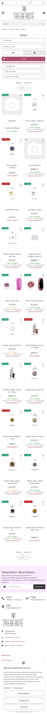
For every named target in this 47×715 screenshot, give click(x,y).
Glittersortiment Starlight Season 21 (35, 255)
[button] (16, 3)
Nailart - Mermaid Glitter (12, 345)
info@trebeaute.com (17, 641)
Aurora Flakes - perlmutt (35, 121)
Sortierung (7, 40)
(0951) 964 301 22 (14, 637)
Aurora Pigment (35, 165)
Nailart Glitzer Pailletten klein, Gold (35, 528)
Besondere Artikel (11, 77)
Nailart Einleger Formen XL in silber (12, 391)
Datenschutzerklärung (10, 578)
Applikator (12, 121)
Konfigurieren (24, 701)
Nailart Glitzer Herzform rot (12, 528)
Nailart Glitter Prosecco (34, 436)
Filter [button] (23, 59)
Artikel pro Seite (9, 47)
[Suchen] (43, 24)
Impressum (7, 688)
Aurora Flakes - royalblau (12, 166)
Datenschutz (18, 688)
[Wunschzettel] (43, 3)
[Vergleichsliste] (30, 3)
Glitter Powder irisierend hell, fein (12, 255)
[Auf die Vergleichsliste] (21, 95)
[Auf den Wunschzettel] (21, 98)
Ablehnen (24, 707)
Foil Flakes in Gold (12, 210)
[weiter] (30, 88)
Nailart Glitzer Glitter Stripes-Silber (35, 482)
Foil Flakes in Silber (35, 210)
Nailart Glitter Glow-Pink (35, 390)
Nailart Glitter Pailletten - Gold (12, 437)
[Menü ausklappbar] (3, 13)
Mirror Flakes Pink (12, 301)
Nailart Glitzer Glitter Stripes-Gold (12, 482)
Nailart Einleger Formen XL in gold (35, 346)
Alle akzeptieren (24, 693)
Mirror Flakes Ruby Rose (35, 301)
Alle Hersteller (10, 71)
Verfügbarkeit (10, 66)
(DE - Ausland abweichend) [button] (35, 130)
